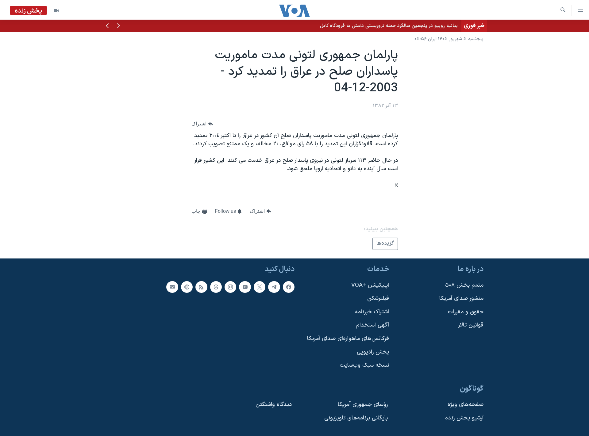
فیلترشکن (378, 298)
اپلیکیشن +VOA (370, 285)
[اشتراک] (172, 287)
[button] (118, 26)
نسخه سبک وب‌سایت (364, 365)
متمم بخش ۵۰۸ (464, 285)
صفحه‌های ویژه (465, 404)
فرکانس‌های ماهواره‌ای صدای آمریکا (348, 339)
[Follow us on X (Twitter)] (259, 287)
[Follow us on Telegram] (274, 287)
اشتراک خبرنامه (372, 312)
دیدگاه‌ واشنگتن (274, 404)
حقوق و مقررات (465, 312)
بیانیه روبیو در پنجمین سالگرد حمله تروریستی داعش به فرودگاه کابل (389, 25)
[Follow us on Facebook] (288, 287)
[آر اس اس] (201, 287)
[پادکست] (187, 287)
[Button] (202, 124)
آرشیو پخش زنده (464, 418)
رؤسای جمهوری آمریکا (363, 404)
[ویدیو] (56, 10)
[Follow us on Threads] (216, 287)
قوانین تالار (470, 325)
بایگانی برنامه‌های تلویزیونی (356, 418)
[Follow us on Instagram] (230, 287)
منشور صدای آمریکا (461, 298)
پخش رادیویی (373, 352)
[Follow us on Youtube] (245, 287)
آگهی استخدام (372, 325)
